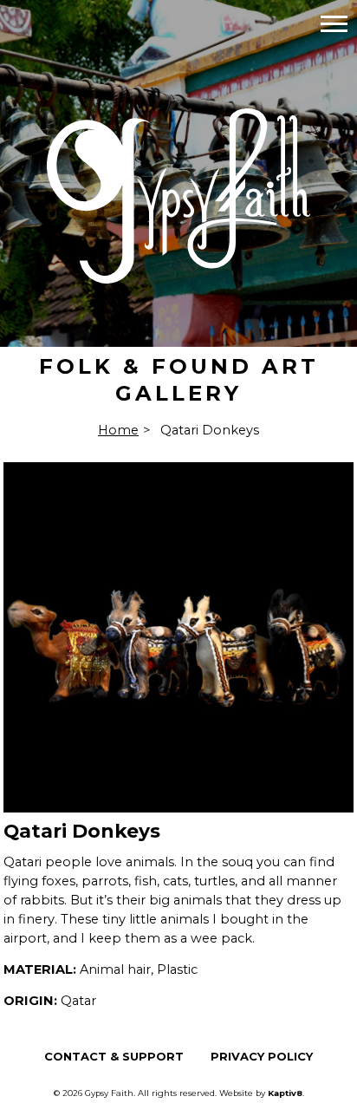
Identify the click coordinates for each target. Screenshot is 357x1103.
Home (118, 430)
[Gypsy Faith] (178, 272)
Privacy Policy (262, 1056)
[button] (334, 23)
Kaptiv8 (285, 1093)
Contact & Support (114, 1056)
